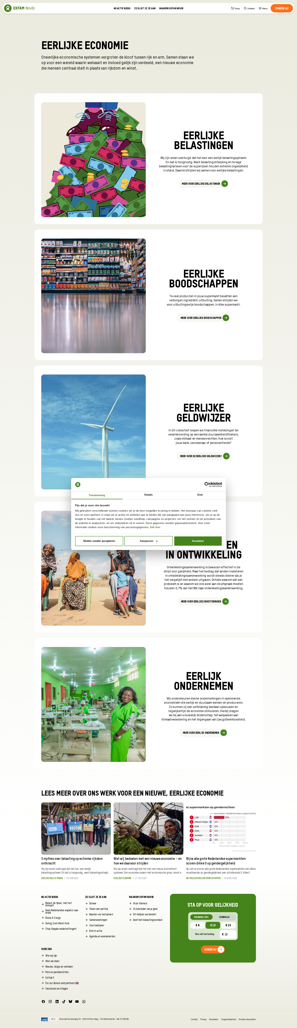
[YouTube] (77, 1001)
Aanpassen (146, 540)
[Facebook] (43, 1001)
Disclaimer (213, 1019)
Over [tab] (200, 494)
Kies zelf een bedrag (204, 934)
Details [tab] (148, 494)
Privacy (203, 1019)
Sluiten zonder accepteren (99, 540)
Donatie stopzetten (247, 1019)
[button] (282, 8)
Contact (194, 1019)
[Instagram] (50, 1001)
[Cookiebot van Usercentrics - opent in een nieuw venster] (207, 484)
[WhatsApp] (84, 1001)
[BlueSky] (70, 1001)
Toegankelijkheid (228, 1019)
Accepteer (198, 540)
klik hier (155, 527)
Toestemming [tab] (97, 495)
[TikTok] (64, 1001)
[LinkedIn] (57, 1001)
